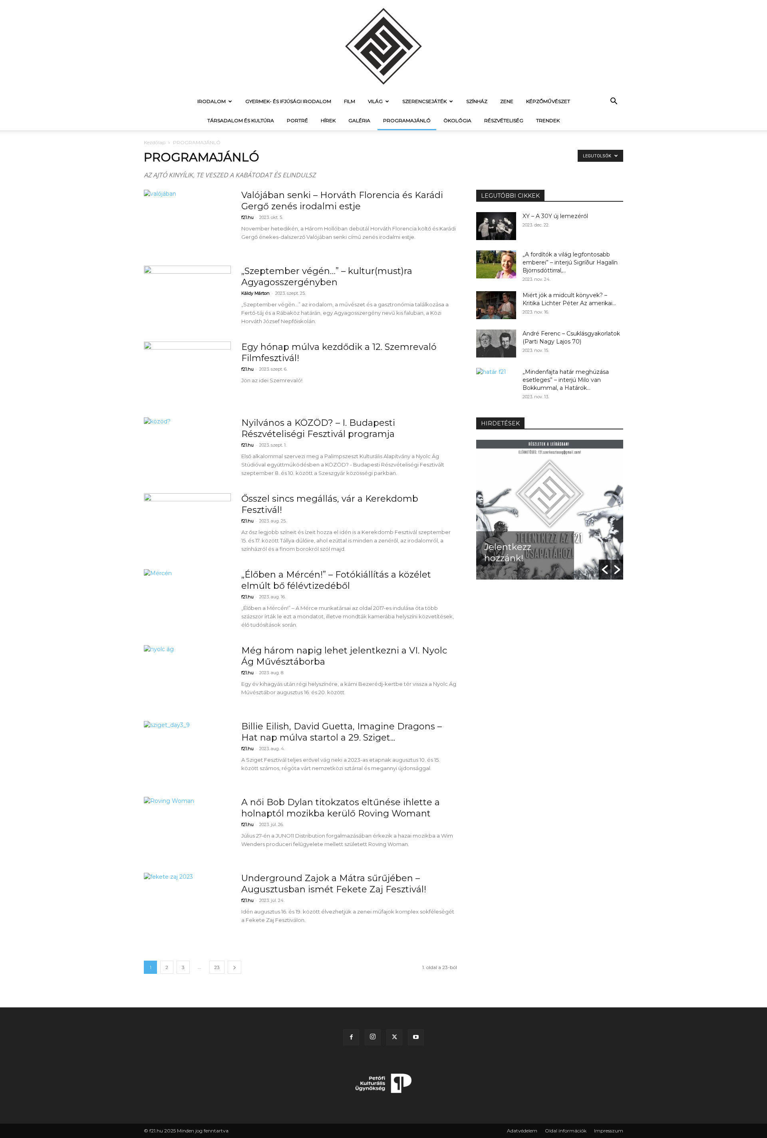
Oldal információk (565, 1131)
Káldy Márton (255, 293)
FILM (349, 101)
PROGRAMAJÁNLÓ (407, 120)
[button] (613, 102)
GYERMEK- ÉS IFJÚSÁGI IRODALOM (288, 101)
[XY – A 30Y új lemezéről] (496, 226)
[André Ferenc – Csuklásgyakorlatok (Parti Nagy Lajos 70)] (496, 343)
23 (217, 967)
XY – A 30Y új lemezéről (555, 216)
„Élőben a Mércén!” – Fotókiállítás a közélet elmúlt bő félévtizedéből (336, 580)
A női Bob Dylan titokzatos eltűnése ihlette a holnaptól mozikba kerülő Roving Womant (340, 808)
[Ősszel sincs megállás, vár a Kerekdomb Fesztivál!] (187, 523)
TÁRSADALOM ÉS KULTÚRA (240, 120)
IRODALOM (211, 101)
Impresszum (608, 1131)
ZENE (506, 101)
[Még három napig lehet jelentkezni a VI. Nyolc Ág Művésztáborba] (187, 675)
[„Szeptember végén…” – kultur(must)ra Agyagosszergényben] (187, 296)
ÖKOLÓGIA (457, 120)
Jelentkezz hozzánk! (507, 553)
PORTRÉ (297, 120)
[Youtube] (416, 1037)
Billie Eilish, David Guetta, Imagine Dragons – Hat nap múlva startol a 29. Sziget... (341, 732)
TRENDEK (548, 120)
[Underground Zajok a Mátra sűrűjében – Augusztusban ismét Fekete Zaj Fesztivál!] (187, 903)
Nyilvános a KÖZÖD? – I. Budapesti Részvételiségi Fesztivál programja (318, 428)
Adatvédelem (522, 1131)
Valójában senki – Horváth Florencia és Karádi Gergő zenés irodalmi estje (342, 201)
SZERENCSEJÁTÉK (424, 101)
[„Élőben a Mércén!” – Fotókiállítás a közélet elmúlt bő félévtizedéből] (187, 599)
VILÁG (375, 101)
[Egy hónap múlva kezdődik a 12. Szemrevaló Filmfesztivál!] (187, 371)
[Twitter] (394, 1037)
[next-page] (234, 967)
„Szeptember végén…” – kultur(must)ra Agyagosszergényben (326, 277)
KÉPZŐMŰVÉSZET (548, 101)
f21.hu (247, 217)
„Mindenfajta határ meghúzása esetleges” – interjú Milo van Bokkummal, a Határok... (566, 379)
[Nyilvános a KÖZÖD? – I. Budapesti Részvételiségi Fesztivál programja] (187, 447)
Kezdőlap (154, 142)
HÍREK (328, 120)
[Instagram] (373, 1037)
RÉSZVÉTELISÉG (503, 120)
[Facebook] (351, 1037)
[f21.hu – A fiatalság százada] (383, 46)
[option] (549, 510)
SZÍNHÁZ (476, 101)
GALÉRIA (359, 120)
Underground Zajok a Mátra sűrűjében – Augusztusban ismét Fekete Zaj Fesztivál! (333, 884)
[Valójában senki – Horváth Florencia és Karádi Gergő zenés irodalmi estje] (187, 220)
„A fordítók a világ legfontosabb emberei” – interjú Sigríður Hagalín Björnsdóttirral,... (570, 262)
